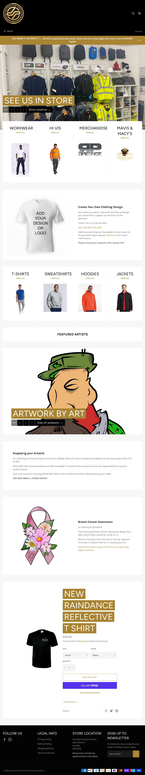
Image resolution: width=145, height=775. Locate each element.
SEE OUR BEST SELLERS (90, 227)
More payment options (90, 692)
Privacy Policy (45, 739)
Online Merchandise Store (33, 770)
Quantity (67, 661)
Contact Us (112, 235)
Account (138, 31)
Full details (69, 701)
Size (65, 649)
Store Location (40, 115)
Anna (115, 534)
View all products (50, 428)
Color (93, 649)
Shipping (80, 641)
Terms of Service (46, 753)
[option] (72, 87)
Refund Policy (45, 743)
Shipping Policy (46, 748)
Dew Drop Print (15, 770)
